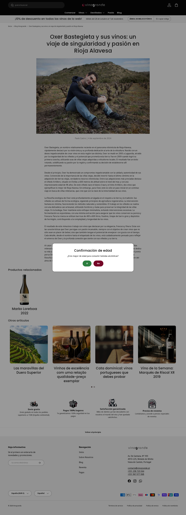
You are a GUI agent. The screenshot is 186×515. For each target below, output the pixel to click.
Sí (87, 263)
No (98, 263)
